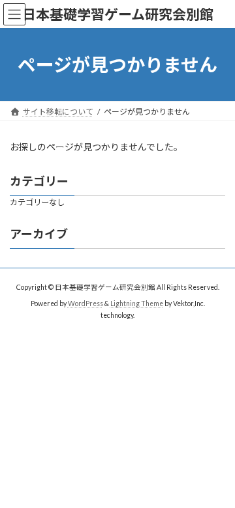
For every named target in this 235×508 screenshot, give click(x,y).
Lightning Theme (136, 303)
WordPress (85, 303)
